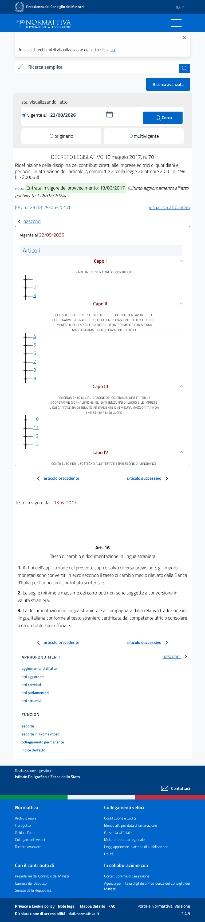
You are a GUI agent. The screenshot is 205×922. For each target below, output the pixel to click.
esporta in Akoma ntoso (40, 734)
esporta (28, 726)
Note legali (67, 906)
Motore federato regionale (124, 839)
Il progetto (23, 825)
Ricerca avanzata (168, 84)
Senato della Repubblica (33, 890)
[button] (109, 114)
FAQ (112, 906)
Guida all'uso (24, 832)
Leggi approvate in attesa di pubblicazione (136, 846)
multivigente (146, 136)
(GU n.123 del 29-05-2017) (42, 207)
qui (113, 49)
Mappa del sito (93, 906)
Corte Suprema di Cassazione (126, 876)
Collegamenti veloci (30, 839)
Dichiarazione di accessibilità (40, 914)
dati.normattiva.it (84, 914)
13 (36, 444)
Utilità (108, 854)
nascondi (32, 221)
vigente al (37, 115)
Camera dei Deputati (31, 883)
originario (63, 136)
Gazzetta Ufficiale (118, 832)
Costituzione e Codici (120, 818)
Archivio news (26, 818)
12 (36, 435)
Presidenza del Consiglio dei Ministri (42, 876)
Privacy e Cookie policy (35, 906)
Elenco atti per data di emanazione (130, 825)
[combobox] (102, 67)
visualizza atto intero (169, 207)
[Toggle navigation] (176, 23)
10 (36, 419)
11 (36, 427)
